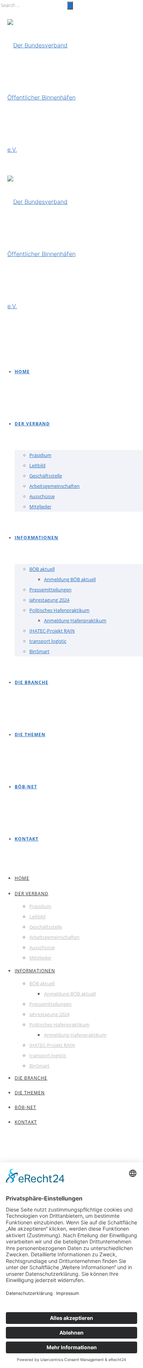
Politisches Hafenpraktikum (59, 610)
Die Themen (30, 734)
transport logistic (47, 641)
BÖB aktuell (42, 569)
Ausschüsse (42, 496)
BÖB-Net (26, 787)
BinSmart (39, 651)
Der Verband (32, 424)
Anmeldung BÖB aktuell (70, 579)
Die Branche (31, 682)
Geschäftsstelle (45, 475)
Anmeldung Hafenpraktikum (75, 620)
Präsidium (40, 455)
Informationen (36, 537)
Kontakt (26, 839)
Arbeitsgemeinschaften (54, 486)
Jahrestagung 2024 (49, 600)
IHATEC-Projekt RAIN (52, 630)
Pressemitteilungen (50, 589)
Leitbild (37, 465)
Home (22, 371)
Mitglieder (40, 506)
